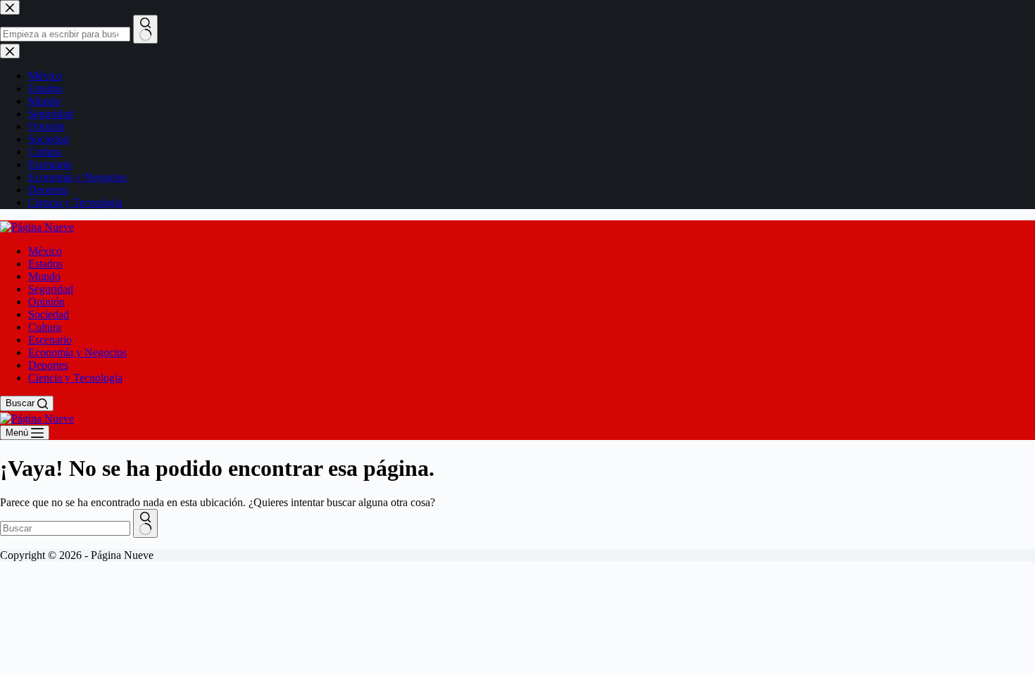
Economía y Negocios (77, 352)
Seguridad (50, 289)
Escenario (50, 340)
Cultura (44, 327)
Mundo (44, 276)
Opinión (46, 302)
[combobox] (65, 528)
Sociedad (48, 314)
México (45, 251)
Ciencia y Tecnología (75, 378)
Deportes (48, 365)
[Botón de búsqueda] (145, 523)
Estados (45, 264)
